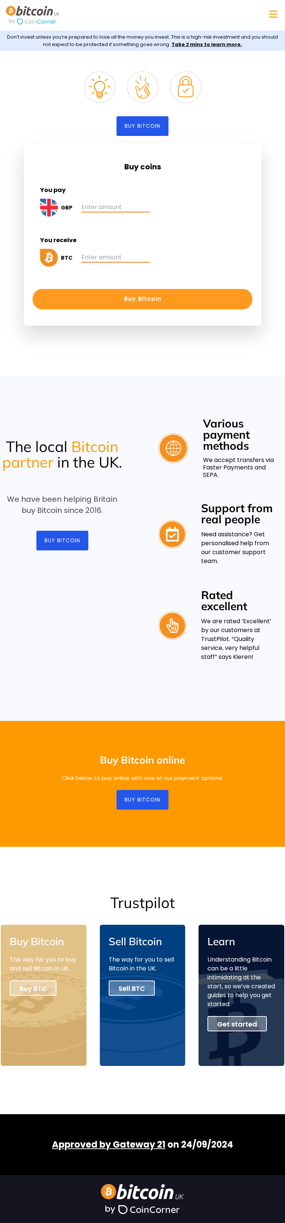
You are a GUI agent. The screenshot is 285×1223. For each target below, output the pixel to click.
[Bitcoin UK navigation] (273, 14)
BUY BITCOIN (142, 126)
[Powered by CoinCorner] (142, 1209)
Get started (237, 1024)
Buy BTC (33, 988)
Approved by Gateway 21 (109, 1144)
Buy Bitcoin (142, 299)
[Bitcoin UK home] (63, 11)
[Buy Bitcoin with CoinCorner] (63, 22)
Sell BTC (131, 988)
